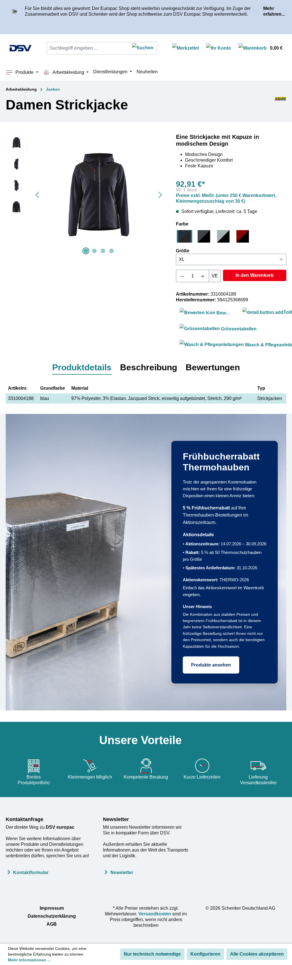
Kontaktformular (30, 872)
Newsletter (116, 819)
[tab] (81, 368)
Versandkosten (154, 913)
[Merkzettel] (185, 48)
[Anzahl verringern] (182, 276)
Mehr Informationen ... (29, 960)
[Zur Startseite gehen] (20, 48)
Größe (182, 250)
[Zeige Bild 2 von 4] (94, 251)
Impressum (52, 908)
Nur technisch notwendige (152, 954)
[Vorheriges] (37, 195)
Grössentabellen (238, 328)
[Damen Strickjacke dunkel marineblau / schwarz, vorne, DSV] (99, 194)
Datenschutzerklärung (52, 916)
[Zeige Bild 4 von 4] (111, 251)
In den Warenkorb (255, 275)
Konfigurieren (205, 954)
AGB (51, 924)
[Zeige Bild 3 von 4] (103, 251)
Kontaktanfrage (24, 819)
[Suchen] (143, 48)
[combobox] (88, 48)
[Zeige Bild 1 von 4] (86, 251)
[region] (85, 194)
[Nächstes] (160, 195)
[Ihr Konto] (218, 48)
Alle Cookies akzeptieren (257, 954)
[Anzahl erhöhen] (203, 276)
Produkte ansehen (211, 664)
